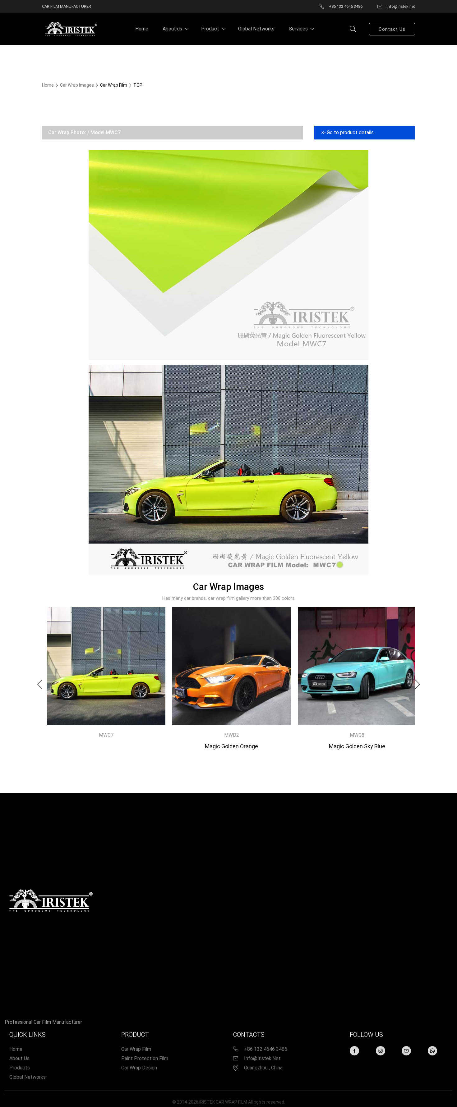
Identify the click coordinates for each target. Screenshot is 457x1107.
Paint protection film (144, 1058)
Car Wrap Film (136, 1049)
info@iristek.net (262, 1058)
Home (141, 29)
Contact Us (392, 29)
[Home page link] (70, 28)
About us (172, 29)
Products (19, 1068)
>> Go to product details (347, 132)
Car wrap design (139, 1068)
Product (210, 29)
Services (298, 29)
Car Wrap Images (77, 85)
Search (353, 29)
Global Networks (256, 29)
